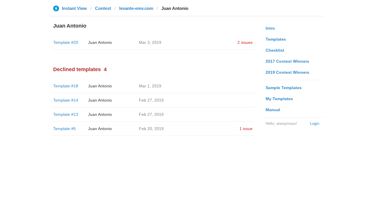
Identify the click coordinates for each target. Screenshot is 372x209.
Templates (276, 39)
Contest (103, 8)
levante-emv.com (136, 8)
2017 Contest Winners (287, 61)
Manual (273, 109)
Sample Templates (284, 87)
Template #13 (65, 114)
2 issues (245, 42)
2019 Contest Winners (287, 72)
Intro (270, 28)
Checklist (275, 50)
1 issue (246, 128)
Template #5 (64, 128)
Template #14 (65, 100)
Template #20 (65, 42)
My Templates (279, 98)
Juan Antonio (100, 42)
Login (314, 123)
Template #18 (65, 86)
